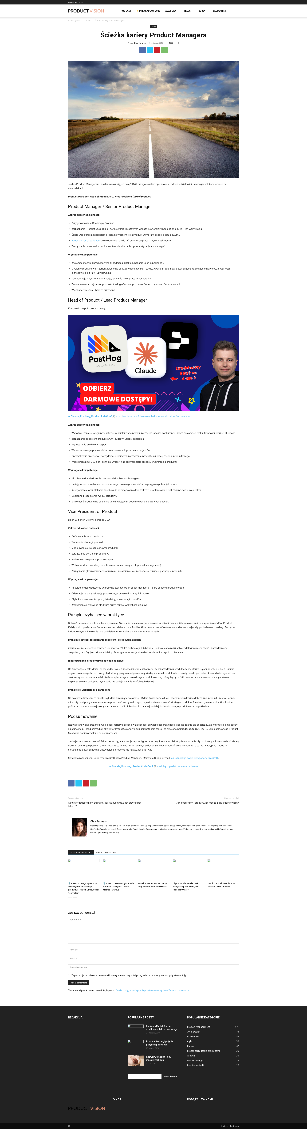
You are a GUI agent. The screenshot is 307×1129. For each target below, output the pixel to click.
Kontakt (224, 1126)
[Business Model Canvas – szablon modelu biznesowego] (136, 1030)
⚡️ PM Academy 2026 (148, 10)
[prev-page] (70, 899)
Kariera (88, 20)
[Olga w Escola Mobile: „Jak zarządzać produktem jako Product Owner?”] (188, 870)
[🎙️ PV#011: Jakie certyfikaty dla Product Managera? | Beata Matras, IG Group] (118, 870)
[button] (235, 11)
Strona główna (74, 20)
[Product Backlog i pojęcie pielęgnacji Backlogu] (136, 1045)
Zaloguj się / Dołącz (76, 2)
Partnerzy (234, 1126)
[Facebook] (142, 50)
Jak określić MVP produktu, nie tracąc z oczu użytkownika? (207, 802)
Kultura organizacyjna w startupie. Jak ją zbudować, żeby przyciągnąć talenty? (105, 804)
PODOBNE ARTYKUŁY (81, 852)
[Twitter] (150, 50)
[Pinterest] (157, 50)
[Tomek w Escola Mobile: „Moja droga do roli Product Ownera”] (153, 870)
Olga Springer (140, 43)
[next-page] (75, 899)
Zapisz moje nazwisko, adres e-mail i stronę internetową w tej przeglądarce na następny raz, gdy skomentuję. (129, 975)
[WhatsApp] (164, 50)
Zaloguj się (220, 10)
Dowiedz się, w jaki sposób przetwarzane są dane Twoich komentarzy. (153, 990)
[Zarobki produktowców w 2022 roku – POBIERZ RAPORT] (223, 870)
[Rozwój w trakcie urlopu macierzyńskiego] (136, 1060)
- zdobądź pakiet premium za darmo (153, 766)
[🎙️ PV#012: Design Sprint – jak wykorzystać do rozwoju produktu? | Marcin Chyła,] (83, 870)
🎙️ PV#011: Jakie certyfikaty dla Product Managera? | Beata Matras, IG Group (118, 886)
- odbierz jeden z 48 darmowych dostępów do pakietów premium (129, 416)
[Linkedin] (93, 838)
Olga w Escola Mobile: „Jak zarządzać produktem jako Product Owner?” (185, 886)
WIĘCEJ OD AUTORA (106, 852)
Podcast (126, 10)
